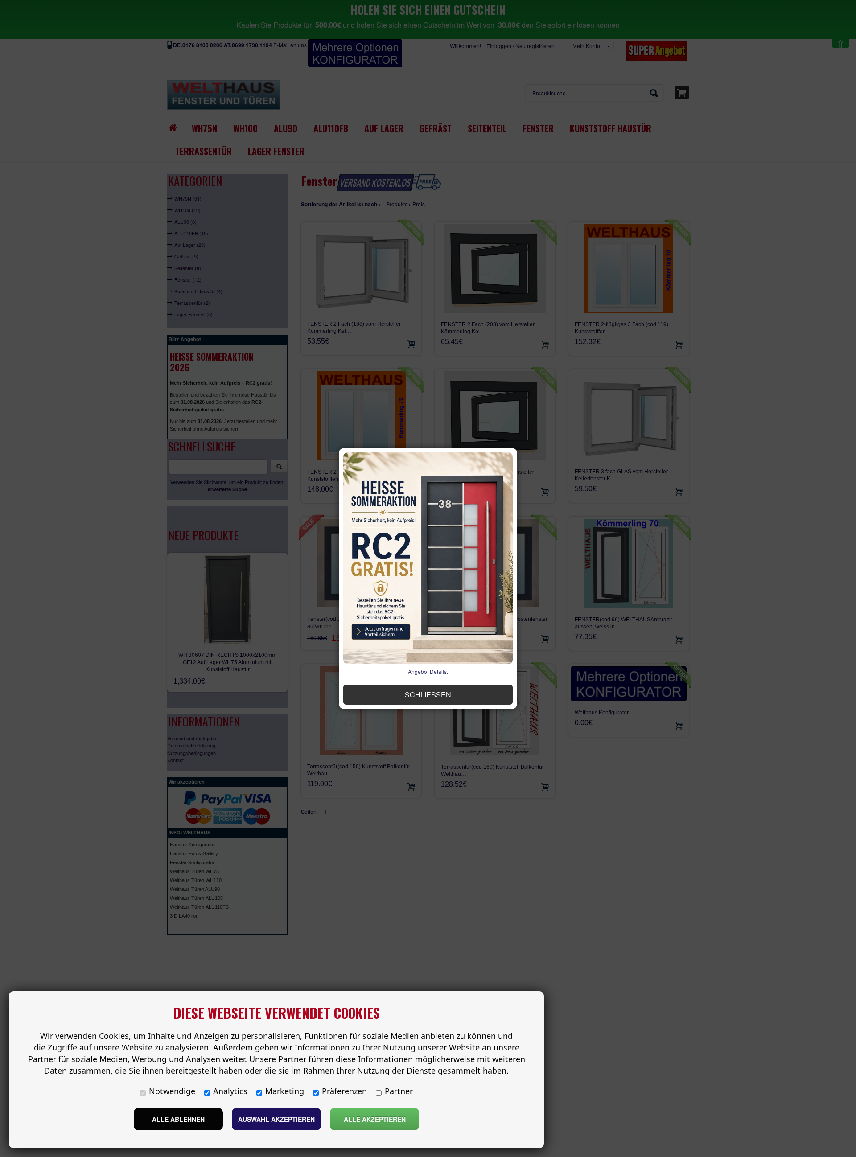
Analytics (230, 1091)
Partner (399, 1091)
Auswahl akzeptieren (276, 1119)
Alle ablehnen (178, 1119)
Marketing (284, 1091)
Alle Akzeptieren (375, 1119)
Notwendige (172, 1091)
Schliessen (428, 694)
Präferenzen (344, 1091)
